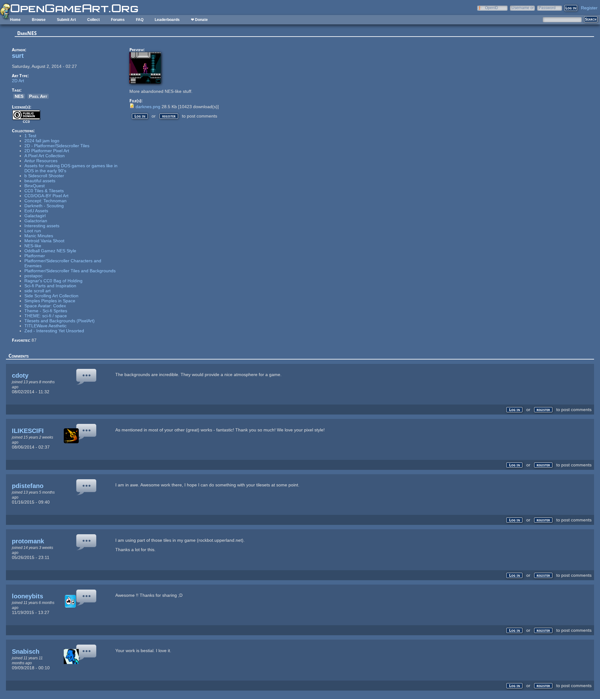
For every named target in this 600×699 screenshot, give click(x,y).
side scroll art (37, 290)
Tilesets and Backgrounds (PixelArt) (59, 320)
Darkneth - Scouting (44, 205)
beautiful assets (39, 180)
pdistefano (27, 485)
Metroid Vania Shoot (44, 240)
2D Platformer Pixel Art (46, 150)
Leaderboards (167, 20)
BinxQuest (34, 185)
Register (589, 7)
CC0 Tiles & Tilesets (44, 190)
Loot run (32, 230)
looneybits (27, 596)
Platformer (34, 255)
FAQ (139, 20)
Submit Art (66, 20)
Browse (39, 20)
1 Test (30, 135)
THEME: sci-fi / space (45, 315)
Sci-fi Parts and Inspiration (50, 285)
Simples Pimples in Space (49, 300)
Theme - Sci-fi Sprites (45, 310)
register (169, 116)
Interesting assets (41, 225)
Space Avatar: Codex (45, 305)
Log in (139, 116)
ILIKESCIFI (28, 430)
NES (19, 96)
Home (15, 20)
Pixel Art (38, 96)
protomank (28, 541)
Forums (118, 20)
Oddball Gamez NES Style (50, 250)
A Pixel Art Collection (44, 155)
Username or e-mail (523, 8)
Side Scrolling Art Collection (51, 295)
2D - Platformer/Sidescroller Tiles (56, 145)
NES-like (32, 245)
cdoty (20, 375)
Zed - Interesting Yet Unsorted (54, 330)
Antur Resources (41, 160)
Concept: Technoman (45, 200)
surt (18, 55)
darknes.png (148, 106)
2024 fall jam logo (41, 140)
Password (547, 8)
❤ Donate (199, 20)
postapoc (33, 275)
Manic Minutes (38, 235)
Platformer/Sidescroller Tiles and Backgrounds (70, 270)
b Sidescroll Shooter (44, 175)
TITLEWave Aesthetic (45, 325)
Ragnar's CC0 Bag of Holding (53, 280)
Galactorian (35, 220)
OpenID (491, 8)
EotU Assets (36, 210)
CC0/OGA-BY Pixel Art (46, 195)
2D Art (18, 80)
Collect (93, 20)
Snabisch (25, 651)
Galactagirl (35, 215)
